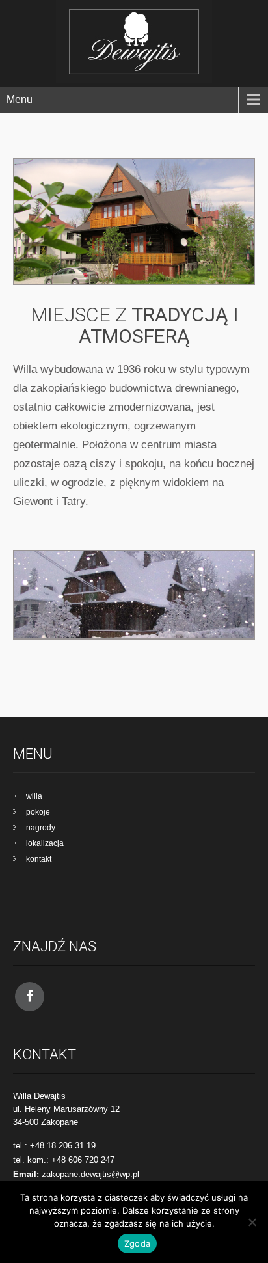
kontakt (38, 858)
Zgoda (137, 1243)
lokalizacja (45, 843)
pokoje (38, 812)
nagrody (40, 827)
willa (34, 796)
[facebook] (29, 996)
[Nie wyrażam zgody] (251, 1222)
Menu (20, 99)
